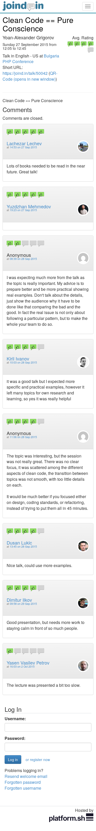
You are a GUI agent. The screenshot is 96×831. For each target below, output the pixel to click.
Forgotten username (23, 788)
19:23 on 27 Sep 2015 (23, 210)
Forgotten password (23, 782)
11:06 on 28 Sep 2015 (23, 437)
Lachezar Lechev (24, 143)
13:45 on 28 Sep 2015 (23, 546)
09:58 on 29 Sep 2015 (23, 604)
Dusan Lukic (19, 542)
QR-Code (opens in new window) (30, 76)
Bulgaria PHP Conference (31, 59)
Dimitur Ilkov (19, 599)
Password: (15, 738)
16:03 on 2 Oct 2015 (22, 666)
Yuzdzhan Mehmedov (29, 206)
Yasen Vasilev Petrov (28, 662)
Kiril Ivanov (18, 358)
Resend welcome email (26, 776)
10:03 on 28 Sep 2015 (23, 362)
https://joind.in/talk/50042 (25, 73)
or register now (38, 759)
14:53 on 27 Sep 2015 (23, 147)
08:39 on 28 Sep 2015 (23, 259)
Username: (15, 718)
